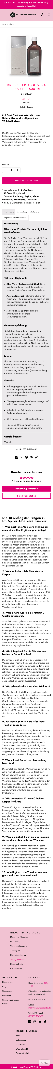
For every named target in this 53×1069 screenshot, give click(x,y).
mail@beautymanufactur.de (39, 1008)
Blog (4, 986)
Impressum (20, 1044)
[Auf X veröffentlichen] (21, 457)
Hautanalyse (7, 982)
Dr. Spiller (26, 94)
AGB (18, 1035)
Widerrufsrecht (22, 1049)
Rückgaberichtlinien (18, 955)
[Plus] (17, 170)
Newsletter (6, 995)
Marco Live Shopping (19, 937)
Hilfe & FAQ (15, 941)
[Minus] (5, 170)
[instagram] (35, 1021)
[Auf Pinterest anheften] (26, 457)
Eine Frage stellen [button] (26, 495)
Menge (5, 164)
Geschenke (7, 991)
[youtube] (40, 1021)
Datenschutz (21, 1040)
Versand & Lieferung (18, 946)
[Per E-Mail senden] (31, 457)
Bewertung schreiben (26, 488)
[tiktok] (45, 1021)
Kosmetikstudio (16, 968)
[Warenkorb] (49, 14)
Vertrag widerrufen (17, 959)
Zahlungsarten (16, 950)
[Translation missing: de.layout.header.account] (42, 14)
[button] (36, 457)
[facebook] (30, 1021)
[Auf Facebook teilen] (17, 457)
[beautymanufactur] (26, 15)
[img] (26, 24)
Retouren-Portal (16, 964)
